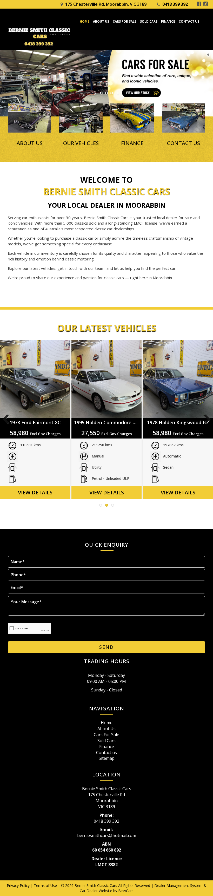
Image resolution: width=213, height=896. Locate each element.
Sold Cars (148, 21)
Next (205, 419)
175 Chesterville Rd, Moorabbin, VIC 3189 (106, 4)
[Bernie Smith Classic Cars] (42, 37)
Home (84, 21)
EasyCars (126, 890)
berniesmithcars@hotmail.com (106, 835)
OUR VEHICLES (81, 143)
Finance (168, 21)
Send (106, 647)
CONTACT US (183, 143)
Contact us (189, 21)
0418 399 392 (175, 4)
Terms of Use (46, 885)
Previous (8, 419)
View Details (35, 492)
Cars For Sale (124, 21)
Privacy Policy (19, 885)
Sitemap (107, 758)
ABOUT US (30, 143)
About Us (101, 21)
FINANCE (132, 143)
